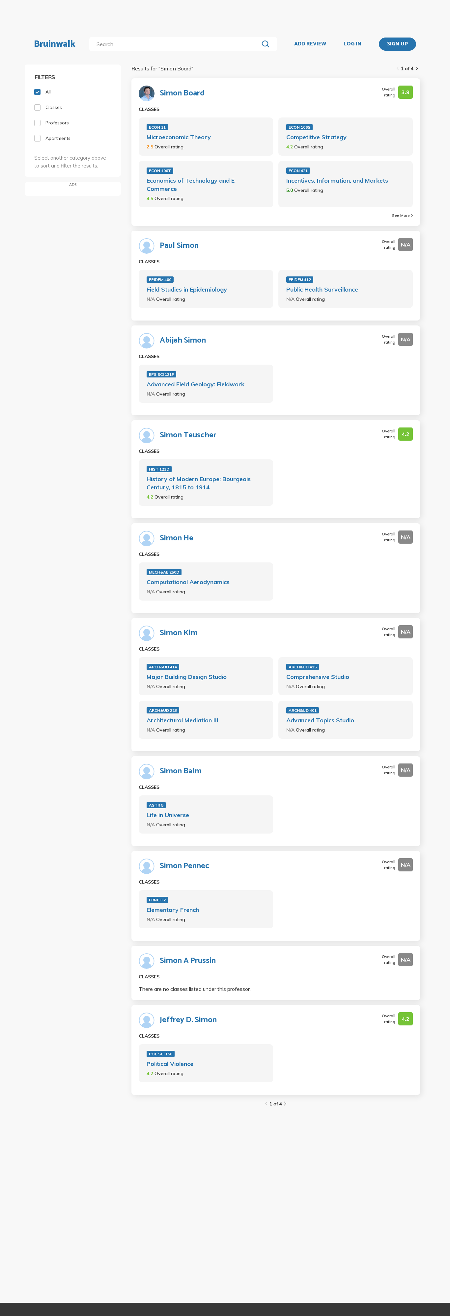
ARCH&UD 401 (303, 710)
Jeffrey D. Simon (188, 1020)
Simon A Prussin (188, 961)
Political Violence (170, 1064)
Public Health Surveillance (322, 289)
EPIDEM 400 (160, 279)
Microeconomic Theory (179, 137)
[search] (175, 44)
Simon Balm (181, 771)
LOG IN (352, 44)
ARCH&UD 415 (303, 666)
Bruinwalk (54, 44)
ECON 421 (298, 170)
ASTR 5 (156, 805)
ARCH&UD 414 (163, 666)
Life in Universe (168, 815)
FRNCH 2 (157, 899)
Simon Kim (179, 633)
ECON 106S (299, 127)
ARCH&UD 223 (163, 710)
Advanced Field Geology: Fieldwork (195, 384)
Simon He (176, 538)
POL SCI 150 (160, 1053)
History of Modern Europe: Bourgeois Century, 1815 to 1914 (199, 483)
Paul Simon (179, 246)
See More (401, 215)
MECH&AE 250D (164, 572)
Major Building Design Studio (187, 677)
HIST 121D (159, 469)
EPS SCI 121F (161, 374)
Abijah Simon (183, 341)
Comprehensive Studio (317, 677)
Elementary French (173, 910)
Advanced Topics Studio (320, 720)
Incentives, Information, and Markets (337, 180)
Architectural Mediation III (182, 720)
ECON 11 (157, 127)
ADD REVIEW (310, 44)
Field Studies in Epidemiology (187, 289)
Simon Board (182, 93)
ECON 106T (160, 170)
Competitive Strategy (316, 137)
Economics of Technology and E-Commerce (192, 185)
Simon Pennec (184, 866)
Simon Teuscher (188, 435)
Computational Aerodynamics (188, 582)
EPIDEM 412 (300, 279)
